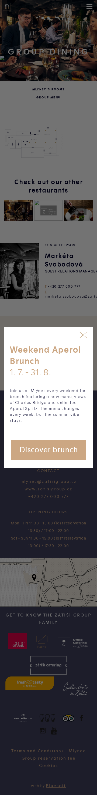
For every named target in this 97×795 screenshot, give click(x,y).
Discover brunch (48, 449)
